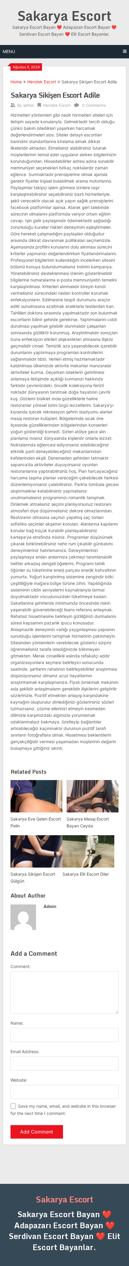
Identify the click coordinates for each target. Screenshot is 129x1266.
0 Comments (94, 105)
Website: (18, 1080)
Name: (16, 1023)
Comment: (20, 966)
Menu (9, 51)
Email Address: (24, 1051)
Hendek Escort (41, 81)
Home (16, 81)
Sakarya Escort (64, 15)
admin (28, 105)
